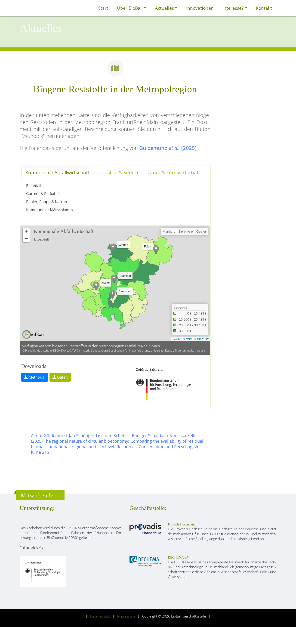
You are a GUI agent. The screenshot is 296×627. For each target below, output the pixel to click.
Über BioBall (130, 8)
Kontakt (264, 8)
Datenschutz (100, 616)
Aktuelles (165, 8)
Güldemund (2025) (168, 147)
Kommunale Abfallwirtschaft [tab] (57, 172)
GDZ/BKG (203, 339)
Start (103, 8)
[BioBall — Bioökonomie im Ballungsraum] (33, 334)
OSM (189, 339)
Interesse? (233, 8)
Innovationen (200, 8)
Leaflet (177, 339)
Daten (62, 377)
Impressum (126, 616)
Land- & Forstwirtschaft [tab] (174, 172)
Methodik (37, 377)
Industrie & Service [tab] (118, 172)
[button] (114, 279)
